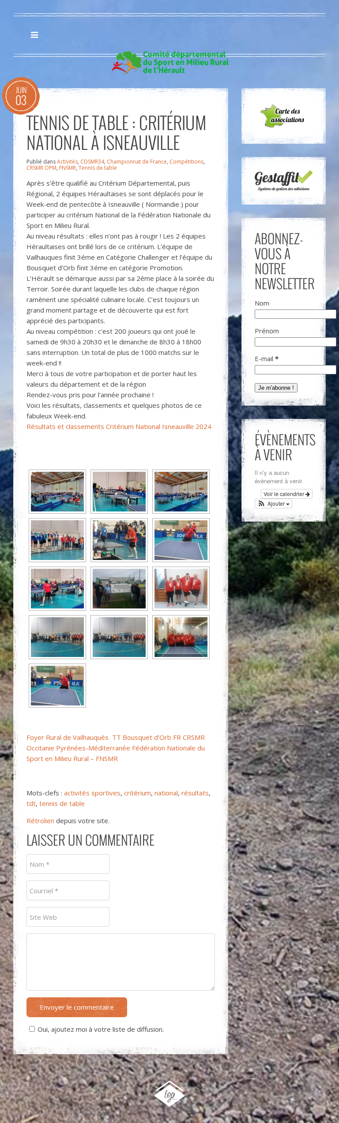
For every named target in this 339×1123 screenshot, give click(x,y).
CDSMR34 (92, 161)
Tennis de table (98, 168)
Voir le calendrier (284, 493)
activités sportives (92, 792)
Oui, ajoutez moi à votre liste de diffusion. (101, 1029)
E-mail (267, 358)
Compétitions (186, 161)
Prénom (267, 330)
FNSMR (67, 168)
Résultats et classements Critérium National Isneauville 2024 (118, 426)
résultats (195, 792)
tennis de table (62, 803)
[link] (67, 737)
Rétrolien (40, 820)
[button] (273, 503)
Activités (67, 161)
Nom (262, 302)
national (166, 792)
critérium (137, 792)
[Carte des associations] (284, 116)
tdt (31, 803)
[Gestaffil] (284, 180)
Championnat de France (137, 161)
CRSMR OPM (41, 168)
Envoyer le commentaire (77, 1007)
